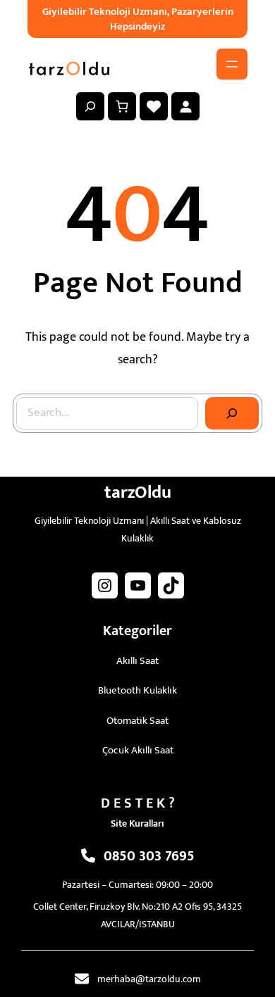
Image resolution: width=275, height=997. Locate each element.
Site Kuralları (137, 823)
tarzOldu (137, 492)
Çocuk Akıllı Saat (137, 750)
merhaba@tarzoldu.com (149, 979)
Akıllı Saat (137, 661)
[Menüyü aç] (232, 64)
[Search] (232, 413)
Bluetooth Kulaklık (137, 690)
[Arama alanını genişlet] (90, 106)
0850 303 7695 (149, 856)
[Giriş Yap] (185, 106)
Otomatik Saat (137, 720)
